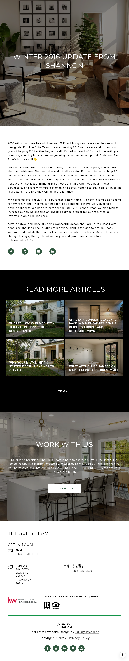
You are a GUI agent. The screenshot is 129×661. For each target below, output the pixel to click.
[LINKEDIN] (64, 648)
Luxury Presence (87, 632)
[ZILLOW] (81, 648)
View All (64, 391)
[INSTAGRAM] (56, 648)
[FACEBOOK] (47, 648)
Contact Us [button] (64, 488)
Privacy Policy (79, 638)
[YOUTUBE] (73, 648)
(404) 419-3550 (82, 571)
